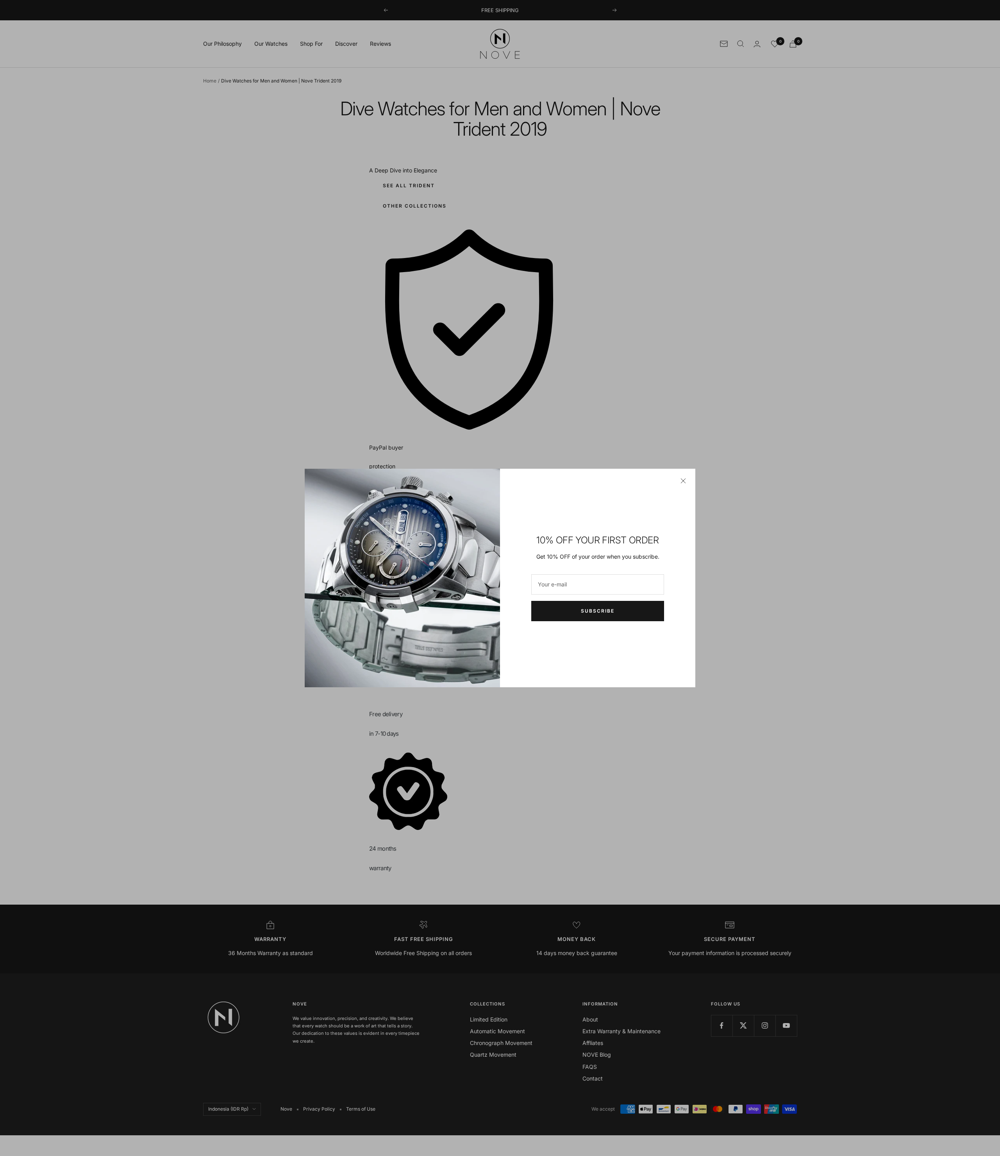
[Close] (683, 481)
